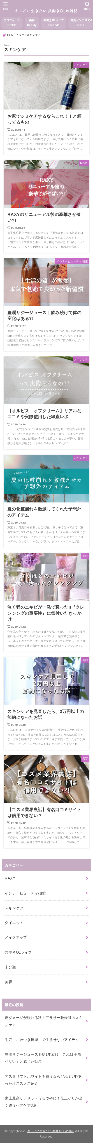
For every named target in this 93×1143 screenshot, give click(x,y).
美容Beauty (32, 23)
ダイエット (14, 923)
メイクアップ (16, 937)
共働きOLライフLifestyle (54, 23)
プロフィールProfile (12, 23)
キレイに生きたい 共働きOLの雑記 (50, 1131)
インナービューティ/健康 (25, 893)
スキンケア (14, 908)
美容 (8, 982)
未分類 (10, 967)
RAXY (10, 878)
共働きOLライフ (18, 952)
